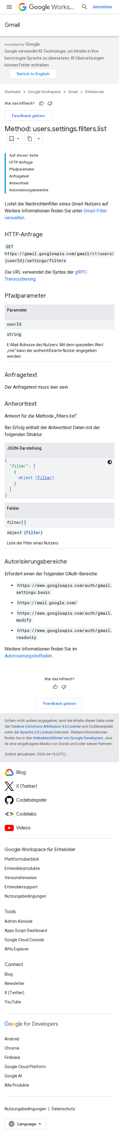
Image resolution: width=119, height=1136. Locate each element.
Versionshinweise (21, 877)
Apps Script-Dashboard (26, 930)
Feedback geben (28, 115)
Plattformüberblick (22, 859)
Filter (45, 477)
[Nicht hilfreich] (50, 103)
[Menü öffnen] (9, 7)
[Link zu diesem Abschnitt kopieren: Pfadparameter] (52, 296)
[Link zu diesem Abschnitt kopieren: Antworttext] (42, 404)
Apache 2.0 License (36, 732)
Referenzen (94, 92)
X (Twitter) (14, 992)
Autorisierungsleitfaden (28, 656)
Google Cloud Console (24, 939)
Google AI (13, 1076)
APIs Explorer (17, 949)
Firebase (12, 1057)
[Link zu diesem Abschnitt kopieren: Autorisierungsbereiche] (73, 562)
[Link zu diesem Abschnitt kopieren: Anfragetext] (43, 375)
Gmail (12, 25)
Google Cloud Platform (25, 1066)
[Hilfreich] (41, 103)
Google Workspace (44, 92)
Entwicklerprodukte (22, 868)
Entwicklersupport (21, 887)
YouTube (13, 1002)
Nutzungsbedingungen (25, 896)
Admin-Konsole (19, 921)
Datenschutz (63, 1109)
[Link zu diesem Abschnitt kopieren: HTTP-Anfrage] (48, 234)
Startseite (13, 92)
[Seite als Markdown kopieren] (30, 139)
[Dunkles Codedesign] (109, 462)
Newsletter (15, 983)
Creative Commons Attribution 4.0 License (46, 726)
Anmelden (102, 7)
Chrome (12, 1048)
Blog (9, 974)
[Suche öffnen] (84, 6)
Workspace (64, 7)
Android (12, 1039)
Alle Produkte (17, 1085)
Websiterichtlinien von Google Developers (68, 738)
